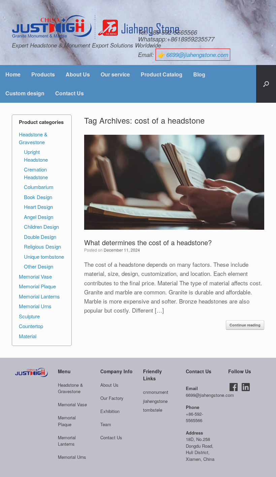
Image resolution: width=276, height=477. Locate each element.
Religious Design (42, 246)
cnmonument (155, 392)
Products (43, 74)
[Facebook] (233, 387)
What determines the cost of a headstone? (148, 242)
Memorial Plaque (37, 286)
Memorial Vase (35, 276)
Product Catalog (161, 74)
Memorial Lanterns (39, 296)
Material (27, 336)
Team (105, 424)
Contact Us (69, 93)
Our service (115, 74)
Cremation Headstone (36, 173)
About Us (78, 74)
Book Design (38, 196)
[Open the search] (266, 84)
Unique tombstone (44, 256)
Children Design (41, 226)
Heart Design (38, 206)
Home (13, 74)
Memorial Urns (35, 306)
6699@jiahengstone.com (197, 55)
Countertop (31, 325)
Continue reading (245, 324)
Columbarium (39, 186)
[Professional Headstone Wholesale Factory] (96, 27)
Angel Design (38, 216)
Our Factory (112, 398)
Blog (199, 74)
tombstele (152, 410)
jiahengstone (155, 401)
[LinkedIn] (245, 387)
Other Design (38, 266)
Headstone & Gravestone (33, 138)
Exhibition (109, 411)
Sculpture (29, 316)
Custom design (24, 93)
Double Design (40, 236)
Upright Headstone (36, 155)
